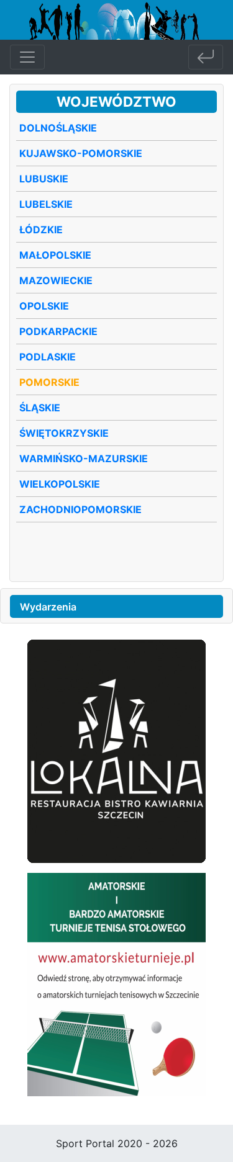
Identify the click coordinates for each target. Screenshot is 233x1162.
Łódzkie (41, 229)
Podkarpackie (58, 331)
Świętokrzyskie (64, 433)
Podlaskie (47, 357)
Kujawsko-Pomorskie (80, 153)
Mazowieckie (56, 280)
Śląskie (39, 407)
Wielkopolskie (59, 484)
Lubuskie (43, 178)
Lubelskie (46, 204)
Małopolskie (55, 255)
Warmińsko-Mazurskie (83, 458)
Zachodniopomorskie (80, 509)
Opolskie (44, 306)
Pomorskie (49, 382)
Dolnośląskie (58, 128)
